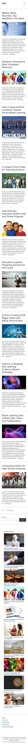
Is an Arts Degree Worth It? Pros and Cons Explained (13, 638)
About (3, 717)
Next (12, 510)
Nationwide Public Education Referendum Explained (11, 584)
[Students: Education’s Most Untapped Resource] (14, 593)
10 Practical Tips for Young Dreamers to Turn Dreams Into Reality (13, 566)
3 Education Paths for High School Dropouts (13, 467)
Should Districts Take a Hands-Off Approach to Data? (13, 691)
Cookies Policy (6, 722)
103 (8, 510)
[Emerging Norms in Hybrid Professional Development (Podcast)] (14, 540)
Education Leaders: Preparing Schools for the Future (13, 265)
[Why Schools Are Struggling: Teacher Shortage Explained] (14, 647)
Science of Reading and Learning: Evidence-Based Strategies (12, 367)
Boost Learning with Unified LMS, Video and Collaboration (12, 418)
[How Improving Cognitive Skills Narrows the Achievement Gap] (14, 665)
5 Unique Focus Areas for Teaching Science (13, 168)
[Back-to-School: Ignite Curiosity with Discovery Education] (14, 611)
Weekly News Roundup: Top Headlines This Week (13, 16)
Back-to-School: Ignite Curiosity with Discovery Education (13, 620)
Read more (12, 54)
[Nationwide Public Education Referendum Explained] (14, 576)
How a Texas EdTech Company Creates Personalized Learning (14, 110)
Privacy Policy (5, 724)
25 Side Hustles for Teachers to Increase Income (12, 707)
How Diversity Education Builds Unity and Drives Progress (14, 214)
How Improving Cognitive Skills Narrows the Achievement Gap (12, 673)
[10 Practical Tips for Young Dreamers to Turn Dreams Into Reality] (14, 558)
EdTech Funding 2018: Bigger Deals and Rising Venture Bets (14, 318)
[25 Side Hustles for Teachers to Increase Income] (14, 699)
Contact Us (5, 720)
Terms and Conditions (7, 726)
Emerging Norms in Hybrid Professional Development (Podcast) (13, 549)
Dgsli (4, 3)
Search (4, 517)
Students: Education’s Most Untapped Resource (13, 64)
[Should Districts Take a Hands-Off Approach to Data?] (14, 682)
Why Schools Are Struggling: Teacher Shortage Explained (14, 655)
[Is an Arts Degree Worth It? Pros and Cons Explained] (14, 629)
